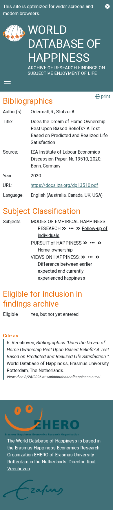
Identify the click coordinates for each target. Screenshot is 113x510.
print (105, 96)
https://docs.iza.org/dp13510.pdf (64, 185)
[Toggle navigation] (7, 83)
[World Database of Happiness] (14, 48)
